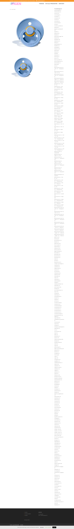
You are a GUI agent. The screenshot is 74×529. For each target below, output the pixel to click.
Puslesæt (55, 404)
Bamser (55, 58)
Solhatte (55, 449)
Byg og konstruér (57, 262)
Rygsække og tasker (57, 416)
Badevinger (56, 56)
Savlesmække (56, 419)
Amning (55, 24)
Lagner (55, 357)
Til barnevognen (57, 486)
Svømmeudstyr (56, 481)
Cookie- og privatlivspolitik (14, 524)
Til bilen (55, 487)
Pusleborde (56, 401)
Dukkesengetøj (56, 280)
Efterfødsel (56, 288)
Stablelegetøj (56, 458)
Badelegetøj (56, 47)
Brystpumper (56, 257)
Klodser (55, 343)
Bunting (55, 260)
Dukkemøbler (56, 276)
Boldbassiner (56, 248)
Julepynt (55, 337)
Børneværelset (56, 255)
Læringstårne (56, 359)
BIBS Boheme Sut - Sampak (58, 94)
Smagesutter (56, 444)
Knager (55, 345)
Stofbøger (56, 465)
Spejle (55, 452)
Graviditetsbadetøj (57, 305)
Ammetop (56, 19)
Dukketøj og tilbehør (57, 283)
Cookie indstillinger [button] (48, 527)
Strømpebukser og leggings (59, 472)
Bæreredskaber (57, 62)
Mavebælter (56, 382)
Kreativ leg (56, 354)
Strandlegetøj (56, 470)
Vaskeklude (56, 504)
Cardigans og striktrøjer (58, 263)
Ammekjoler (56, 16)
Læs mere (42, 527)
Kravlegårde (56, 353)
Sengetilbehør (56, 427)
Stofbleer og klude (57, 463)
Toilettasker (56, 492)
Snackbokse (56, 447)
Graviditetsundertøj (57, 313)
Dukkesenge (56, 279)
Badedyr (55, 42)
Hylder (55, 333)
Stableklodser (56, 457)
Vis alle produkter (51, 3)
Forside (41, 3)
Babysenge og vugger (58, 36)
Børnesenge (56, 254)
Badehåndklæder (57, 44)
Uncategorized (56, 500)
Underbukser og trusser (58, 501)
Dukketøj (55, 282)
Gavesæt (55, 297)
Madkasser (56, 375)
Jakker (55, 334)
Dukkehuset (56, 274)
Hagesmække (56, 317)
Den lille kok (56, 271)
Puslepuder (56, 402)
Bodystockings (56, 246)
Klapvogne (56, 340)
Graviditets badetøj (57, 302)
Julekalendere (56, 336)
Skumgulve (56, 440)
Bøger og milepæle (57, 251)
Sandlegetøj (56, 418)
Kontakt (61, 3)
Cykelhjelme (56, 265)
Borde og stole (56, 249)
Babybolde (56, 27)
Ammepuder (56, 18)
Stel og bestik (56, 460)
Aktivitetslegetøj (57, 10)
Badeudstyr (56, 55)
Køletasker (56, 350)
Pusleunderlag (56, 407)
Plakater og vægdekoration (58, 393)
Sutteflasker (56, 476)
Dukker (55, 277)
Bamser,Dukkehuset (57, 61)
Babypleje (56, 34)
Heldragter (56, 325)
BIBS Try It (56, 237)
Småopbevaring (57, 446)
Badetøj (55, 53)
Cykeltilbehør (56, 266)
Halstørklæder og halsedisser (59, 319)
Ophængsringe (56, 390)
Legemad (55, 364)
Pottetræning (56, 399)
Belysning (56, 64)
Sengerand (56, 424)
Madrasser (56, 381)
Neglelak (55, 387)
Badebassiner (56, 41)
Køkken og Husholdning (58, 348)
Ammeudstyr (56, 21)
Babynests (56, 33)
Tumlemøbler (56, 497)
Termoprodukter (57, 483)
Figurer (55, 291)
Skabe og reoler (57, 435)
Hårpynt (55, 323)
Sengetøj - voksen (57, 432)
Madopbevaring (57, 376)
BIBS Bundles (56, 108)
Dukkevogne (56, 285)
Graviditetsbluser (57, 307)
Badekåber (56, 45)
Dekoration (56, 269)
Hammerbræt (56, 322)
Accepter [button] (54, 527)
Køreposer (56, 351)
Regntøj (55, 413)
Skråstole (55, 438)
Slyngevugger (56, 443)
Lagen (55, 356)
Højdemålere (56, 328)
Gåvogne (55, 299)
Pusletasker (56, 405)
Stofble (55, 461)
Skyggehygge (56, 441)
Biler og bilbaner (57, 240)
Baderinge (56, 50)
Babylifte (55, 31)
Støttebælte (56, 469)
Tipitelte (55, 490)
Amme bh (56, 13)
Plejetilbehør (56, 398)
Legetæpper (56, 365)
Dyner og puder (57, 287)
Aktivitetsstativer (57, 11)
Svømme (55, 479)
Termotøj (55, 484)
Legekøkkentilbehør (57, 362)
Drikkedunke (56, 273)
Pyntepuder (56, 410)
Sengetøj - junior (57, 430)
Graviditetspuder (57, 310)
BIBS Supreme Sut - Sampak (59, 193)
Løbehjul (55, 373)
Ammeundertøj (56, 22)
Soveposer (56, 451)
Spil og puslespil (57, 455)
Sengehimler (56, 421)
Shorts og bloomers (57, 433)
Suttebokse (56, 475)
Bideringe (56, 238)
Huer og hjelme (57, 331)
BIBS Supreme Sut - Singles (59, 196)
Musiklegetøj (56, 384)
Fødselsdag (56, 294)
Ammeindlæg (56, 14)
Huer (55, 329)
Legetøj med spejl (57, 367)
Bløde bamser (56, 243)
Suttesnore (56, 478)
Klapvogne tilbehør (57, 342)
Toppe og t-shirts (57, 493)
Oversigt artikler (27, 519)
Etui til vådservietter (57, 290)
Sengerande (56, 426)
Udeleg (55, 498)
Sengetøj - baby (57, 429)
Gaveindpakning (57, 296)
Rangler (55, 412)
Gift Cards (56, 301)
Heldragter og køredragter (58, 326)
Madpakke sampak (57, 378)
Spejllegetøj (56, 454)
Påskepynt (56, 392)
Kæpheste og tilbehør (58, 339)
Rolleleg (55, 415)
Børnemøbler (56, 252)
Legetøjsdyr (56, 368)
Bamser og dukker (57, 59)
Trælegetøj (56, 495)
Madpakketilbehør (57, 379)
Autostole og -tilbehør (58, 25)
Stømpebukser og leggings (58, 466)
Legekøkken (56, 361)
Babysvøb (56, 37)
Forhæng (55, 293)
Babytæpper (56, 39)
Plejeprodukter (56, 396)
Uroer (55, 503)
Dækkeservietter (57, 268)
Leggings (55, 370)
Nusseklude (56, 389)
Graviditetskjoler (57, 308)
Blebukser (56, 241)
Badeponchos (56, 48)
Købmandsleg (56, 347)
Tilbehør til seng (57, 489)
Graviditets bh (56, 304)
